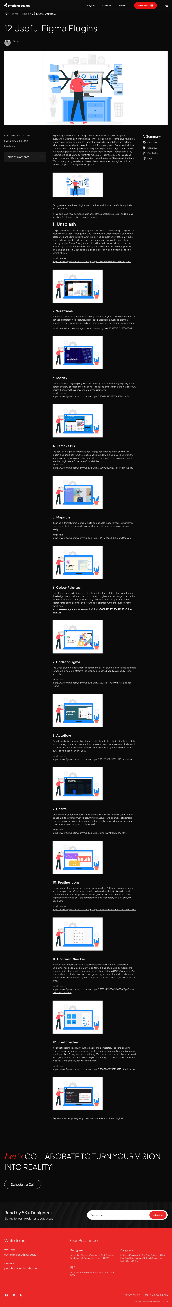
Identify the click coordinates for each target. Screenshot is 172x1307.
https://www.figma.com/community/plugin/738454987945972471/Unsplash (92, 261)
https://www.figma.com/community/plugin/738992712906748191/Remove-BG (93, 467)
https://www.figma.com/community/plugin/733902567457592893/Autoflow (92, 759)
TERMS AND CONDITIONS (156, 1295)
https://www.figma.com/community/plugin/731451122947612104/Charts (90, 832)
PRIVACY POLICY (132, 1295)
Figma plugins (120, 138)
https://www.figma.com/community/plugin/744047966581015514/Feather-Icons (94, 909)
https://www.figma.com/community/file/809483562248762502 (99, 328)
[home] (17, 5)
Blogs (25, 13)
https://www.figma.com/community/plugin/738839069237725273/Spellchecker (94, 1069)
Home (15, 13)
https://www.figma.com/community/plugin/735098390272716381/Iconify (91, 396)
